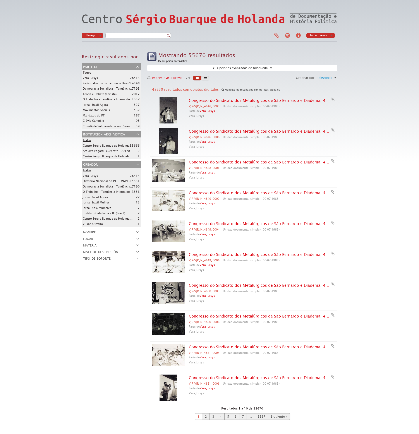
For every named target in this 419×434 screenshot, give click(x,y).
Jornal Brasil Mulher (96, 202)
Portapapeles (276, 35)
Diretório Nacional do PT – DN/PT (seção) (111, 181)
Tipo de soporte (97, 258)
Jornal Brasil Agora (95, 104)
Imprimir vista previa (166, 78)
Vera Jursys (90, 78)
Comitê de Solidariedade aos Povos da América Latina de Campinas (128, 126)
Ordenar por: (305, 78)
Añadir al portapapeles (333, 99)
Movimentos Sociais (96, 110)
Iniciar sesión (319, 35)
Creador (90, 164)
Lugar (88, 238)
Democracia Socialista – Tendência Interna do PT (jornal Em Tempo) (129, 88)
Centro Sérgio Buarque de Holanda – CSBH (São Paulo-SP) (121, 218)
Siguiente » (279, 416)
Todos (87, 72)
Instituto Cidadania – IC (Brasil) (104, 213)
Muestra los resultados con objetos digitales (252, 89)
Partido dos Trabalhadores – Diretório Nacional (115, 83)
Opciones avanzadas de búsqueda (242, 68)
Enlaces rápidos (298, 35)
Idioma (287, 35)
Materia (90, 245)
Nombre (89, 231)
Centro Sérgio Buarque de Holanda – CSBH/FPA (114, 145)
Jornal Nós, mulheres (97, 208)
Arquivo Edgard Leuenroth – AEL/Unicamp (111, 151)
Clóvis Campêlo (93, 120)
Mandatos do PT (94, 115)
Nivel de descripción (100, 251)
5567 (261, 416)
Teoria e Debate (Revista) (100, 94)
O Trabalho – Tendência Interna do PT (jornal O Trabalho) (121, 99)
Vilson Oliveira (93, 224)
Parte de (90, 66)
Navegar (91, 35)
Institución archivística (104, 134)
